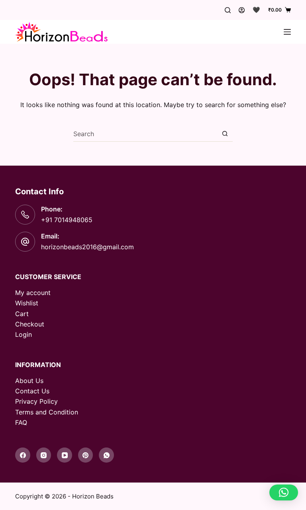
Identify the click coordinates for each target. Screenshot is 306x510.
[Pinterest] (85, 455)
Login (23, 334)
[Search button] (225, 133)
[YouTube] (64, 455)
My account (33, 293)
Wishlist (26, 303)
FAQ (21, 422)
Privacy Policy (36, 401)
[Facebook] (22, 455)
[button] (283, 492)
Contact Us (32, 391)
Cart (22, 314)
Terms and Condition (46, 412)
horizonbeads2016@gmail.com (87, 247)
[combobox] (145, 134)
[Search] (228, 10)
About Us (29, 381)
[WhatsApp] (106, 455)
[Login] (242, 10)
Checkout (29, 324)
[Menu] (287, 31)
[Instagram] (43, 455)
